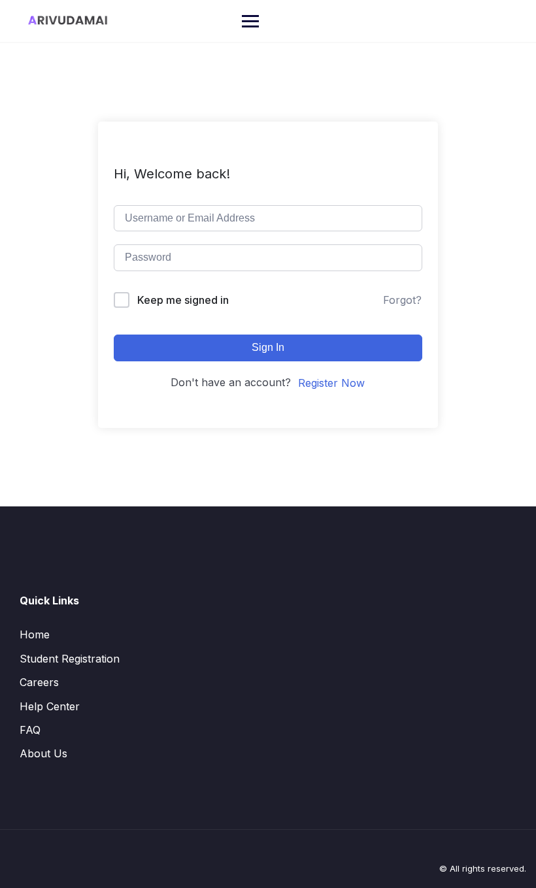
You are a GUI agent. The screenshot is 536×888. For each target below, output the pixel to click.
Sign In (268, 347)
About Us (43, 753)
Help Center (50, 706)
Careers (39, 682)
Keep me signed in (183, 299)
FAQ (30, 729)
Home (35, 634)
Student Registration (70, 658)
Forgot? (402, 299)
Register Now (331, 382)
